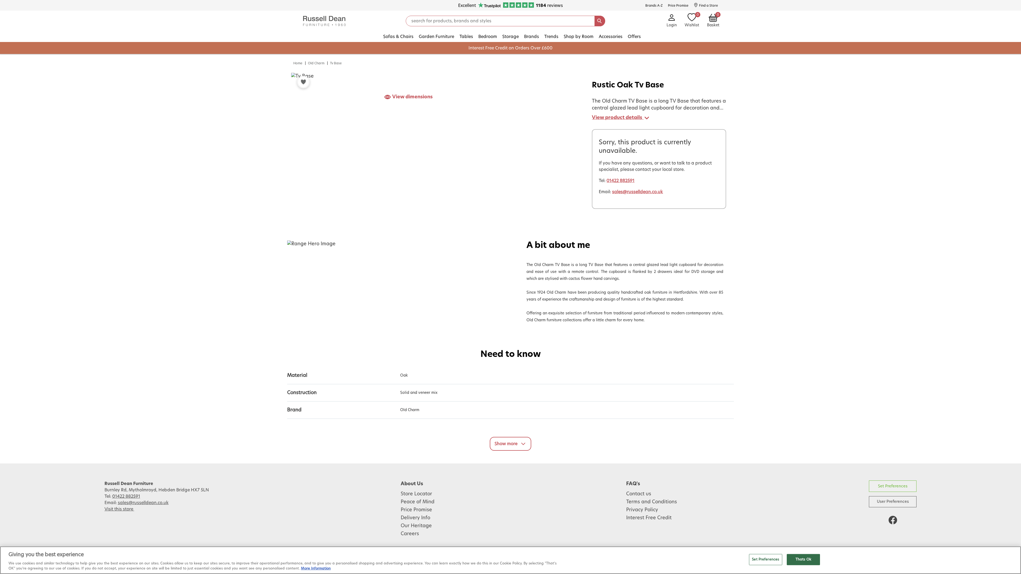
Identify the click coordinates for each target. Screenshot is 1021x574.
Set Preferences (892, 486)
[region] (510, 560)
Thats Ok (803, 559)
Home (297, 63)
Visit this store (119, 509)
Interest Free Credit (649, 518)
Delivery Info (415, 518)
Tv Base (336, 63)
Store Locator (416, 494)
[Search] (600, 21)
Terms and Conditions (651, 502)
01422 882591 (620, 181)
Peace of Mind (417, 502)
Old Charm (316, 63)
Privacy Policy (642, 510)
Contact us (638, 494)
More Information (316, 568)
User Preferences (893, 502)
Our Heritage (416, 526)
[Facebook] (893, 520)
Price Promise (416, 510)
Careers (410, 533)
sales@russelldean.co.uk (637, 192)
